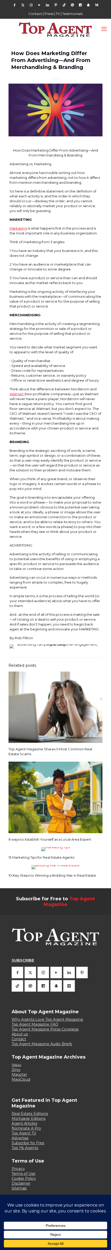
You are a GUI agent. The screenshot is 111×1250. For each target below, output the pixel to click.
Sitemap (19, 1188)
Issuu (16, 1064)
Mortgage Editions (28, 1118)
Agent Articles (24, 1123)
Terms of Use (23, 1173)
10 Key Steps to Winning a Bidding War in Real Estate (52, 875)
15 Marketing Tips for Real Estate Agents (41, 857)
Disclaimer (21, 1183)
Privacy (18, 1168)
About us (20, 1034)
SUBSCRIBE (23, 960)
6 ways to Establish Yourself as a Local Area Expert (50, 839)
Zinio (16, 1069)
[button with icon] (17, 972)
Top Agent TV (24, 1133)
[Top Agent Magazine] (55, 29)
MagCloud (21, 1079)
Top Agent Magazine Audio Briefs (42, 1044)
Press (48, 14)
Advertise (20, 1138)
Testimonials (72, 14)
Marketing (18, 228)
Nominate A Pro (26, 1128)
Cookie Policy (24, 1178)
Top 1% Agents (25, 1148)
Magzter (19, 1074)
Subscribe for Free (28, 1143)
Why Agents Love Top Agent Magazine (47, 1019)
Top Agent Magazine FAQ (35, 1024)
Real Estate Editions (30, 1113)
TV (58, 14)
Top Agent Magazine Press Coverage (45, 1029)
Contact (35, 14)
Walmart (17, 394)
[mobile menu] (104, 29)
